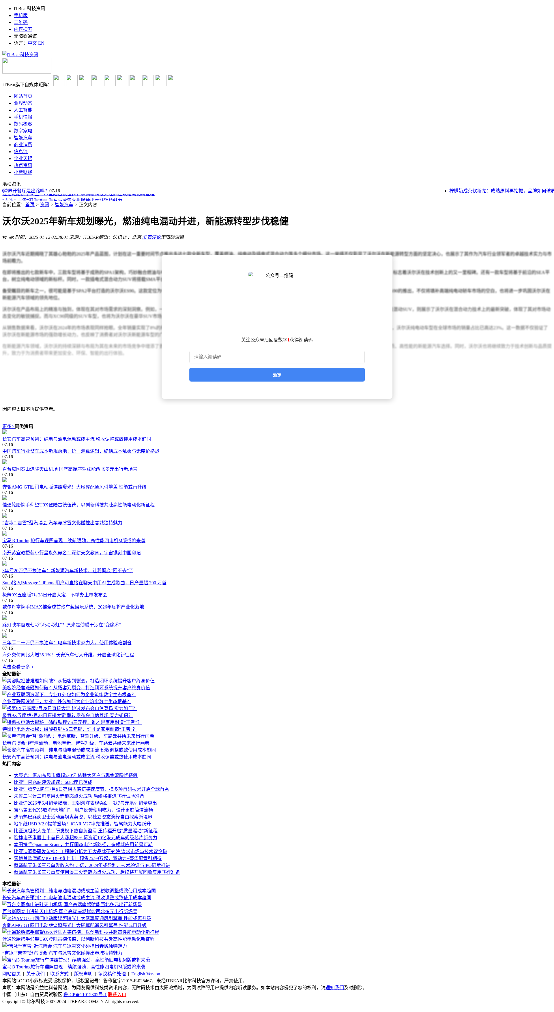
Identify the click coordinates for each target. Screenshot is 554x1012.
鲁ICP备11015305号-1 (85, 994)
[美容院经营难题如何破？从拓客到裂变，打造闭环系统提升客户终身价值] (78, 680)
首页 (30, 204)
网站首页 (11, 973)
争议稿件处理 (112, 973)
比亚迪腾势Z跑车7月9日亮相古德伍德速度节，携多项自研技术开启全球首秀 (91, 789)
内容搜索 (23, 29)
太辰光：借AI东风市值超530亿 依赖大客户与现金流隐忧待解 (76, 775)
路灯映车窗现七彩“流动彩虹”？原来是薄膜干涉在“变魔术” (61, 624)
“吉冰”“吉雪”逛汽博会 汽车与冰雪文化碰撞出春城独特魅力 (62, 197)
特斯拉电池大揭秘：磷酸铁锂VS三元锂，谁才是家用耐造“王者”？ (69, 729)
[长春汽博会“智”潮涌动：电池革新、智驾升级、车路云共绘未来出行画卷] (78, 736)
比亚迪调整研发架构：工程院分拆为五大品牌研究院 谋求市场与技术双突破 (90, 851)
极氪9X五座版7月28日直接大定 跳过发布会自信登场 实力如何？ (67, 715)
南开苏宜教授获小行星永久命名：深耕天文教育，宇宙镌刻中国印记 (71, 552)
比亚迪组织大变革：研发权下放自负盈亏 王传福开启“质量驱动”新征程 (86, 830)
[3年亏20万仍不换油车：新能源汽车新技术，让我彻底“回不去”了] (277, 564)
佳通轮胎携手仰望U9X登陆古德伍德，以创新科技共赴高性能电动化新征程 (78, 504)
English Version (145, 973)
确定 (277, 375)
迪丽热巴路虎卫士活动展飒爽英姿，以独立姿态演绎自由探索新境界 (83, 816)
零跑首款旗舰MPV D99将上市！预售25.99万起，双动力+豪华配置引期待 (88, 858)
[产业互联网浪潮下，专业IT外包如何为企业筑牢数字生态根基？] (69, 694)
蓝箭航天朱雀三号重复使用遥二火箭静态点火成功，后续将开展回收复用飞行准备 (97, 872)
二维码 (21, 22)
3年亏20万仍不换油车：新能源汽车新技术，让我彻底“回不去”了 (67, 570)
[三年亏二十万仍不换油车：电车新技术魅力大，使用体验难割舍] (277, 636)
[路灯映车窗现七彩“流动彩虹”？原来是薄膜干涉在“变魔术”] (277, 618)
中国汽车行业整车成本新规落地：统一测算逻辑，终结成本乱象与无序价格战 (80, 451)
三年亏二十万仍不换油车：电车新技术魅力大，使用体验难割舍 (67, 642)
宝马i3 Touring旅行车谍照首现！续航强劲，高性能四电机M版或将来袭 (73, 540)
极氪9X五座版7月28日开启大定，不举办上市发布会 (54, 594)
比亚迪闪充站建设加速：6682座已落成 (53, 782)
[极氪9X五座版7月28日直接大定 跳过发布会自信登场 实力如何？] (69, 708)
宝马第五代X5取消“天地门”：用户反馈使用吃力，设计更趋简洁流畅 (83, 810)
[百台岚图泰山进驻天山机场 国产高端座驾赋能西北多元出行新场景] (277, 462)
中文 (32, 43)
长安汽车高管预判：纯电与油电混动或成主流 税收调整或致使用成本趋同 (76, 439)
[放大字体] (4, 236)
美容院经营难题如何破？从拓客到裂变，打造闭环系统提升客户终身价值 (76, 687)
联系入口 (117, 994)
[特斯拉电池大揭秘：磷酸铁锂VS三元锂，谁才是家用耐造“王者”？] (72, 722)
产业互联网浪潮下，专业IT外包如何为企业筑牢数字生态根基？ (66, 701)
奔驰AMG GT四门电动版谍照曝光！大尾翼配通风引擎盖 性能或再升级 (74, 487)
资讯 (44, 204)
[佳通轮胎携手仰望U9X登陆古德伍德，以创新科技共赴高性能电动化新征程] (277, 498)
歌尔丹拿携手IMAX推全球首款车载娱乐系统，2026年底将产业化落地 (73, 606)
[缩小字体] (11, 236)
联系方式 (59, 973)
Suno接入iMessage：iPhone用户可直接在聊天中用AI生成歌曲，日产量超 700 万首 (84, 582)
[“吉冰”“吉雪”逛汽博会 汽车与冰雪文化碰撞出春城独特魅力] (277, 516)
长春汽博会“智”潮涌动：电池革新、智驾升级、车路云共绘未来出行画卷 (75, 743)
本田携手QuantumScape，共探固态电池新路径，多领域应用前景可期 (83, 844)
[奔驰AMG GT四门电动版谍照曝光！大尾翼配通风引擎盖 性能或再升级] (277, 480)
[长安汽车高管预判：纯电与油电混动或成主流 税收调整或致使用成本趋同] (277, 432)
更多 (8, 426)
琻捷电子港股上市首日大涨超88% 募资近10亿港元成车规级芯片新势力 (85, 837)
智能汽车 (64, 204)
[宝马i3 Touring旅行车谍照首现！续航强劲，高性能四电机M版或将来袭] (277, 534)
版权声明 (83, 973)
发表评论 (151, 237)
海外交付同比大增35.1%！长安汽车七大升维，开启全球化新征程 (68, 654)
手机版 (21, 15)
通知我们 (334, 987)
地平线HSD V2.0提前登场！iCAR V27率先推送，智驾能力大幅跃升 (82, 823)
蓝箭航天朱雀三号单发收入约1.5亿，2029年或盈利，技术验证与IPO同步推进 (92, 865)
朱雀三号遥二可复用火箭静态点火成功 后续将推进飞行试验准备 (79, 796)
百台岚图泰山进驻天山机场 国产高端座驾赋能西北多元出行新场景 (69, 469)
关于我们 (35, 973)
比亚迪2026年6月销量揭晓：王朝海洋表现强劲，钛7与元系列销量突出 (85, 803)
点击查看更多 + (18, 666)
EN (41, 43)
